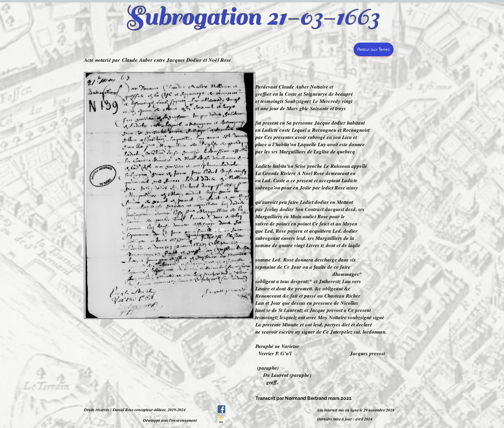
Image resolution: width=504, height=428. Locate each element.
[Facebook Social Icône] (221, 409)
